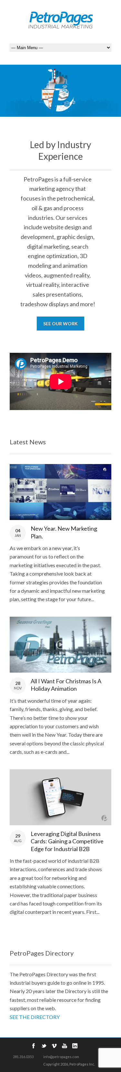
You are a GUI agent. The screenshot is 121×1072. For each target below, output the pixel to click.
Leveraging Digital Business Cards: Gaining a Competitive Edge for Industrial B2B (67, 841)
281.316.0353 (23, 1057)
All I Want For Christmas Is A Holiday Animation (66, 684)
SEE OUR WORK (60, 323)
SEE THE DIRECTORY (35, 1017)
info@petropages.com (61, 1057)
